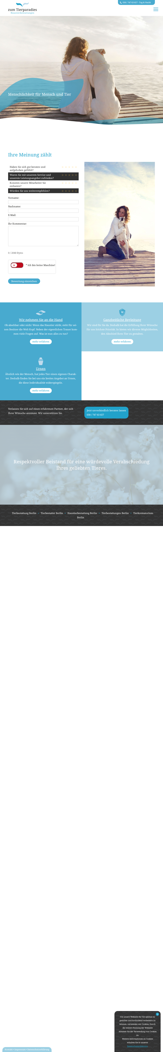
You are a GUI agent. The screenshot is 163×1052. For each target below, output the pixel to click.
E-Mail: (12, 215)
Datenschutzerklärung (137, 1046)
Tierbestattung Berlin (24, 513)
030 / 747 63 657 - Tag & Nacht (137, 2)
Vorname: (13, 197)
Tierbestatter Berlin (52, 513)
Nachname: (14, 206)
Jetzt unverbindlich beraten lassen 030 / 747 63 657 (106, 412)
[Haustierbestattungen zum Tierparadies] (22, 8)
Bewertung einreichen (24, 281)
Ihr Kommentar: (17, 223)
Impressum (20, 1049)
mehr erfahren (40, 341)
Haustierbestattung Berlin (82, 513)
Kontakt (9, 1049)
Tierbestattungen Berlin (115, 513)
